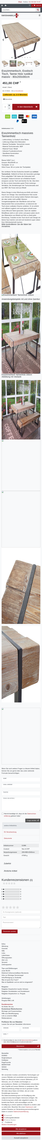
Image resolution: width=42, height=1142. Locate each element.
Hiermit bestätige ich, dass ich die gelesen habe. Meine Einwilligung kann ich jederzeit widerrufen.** (20, 1041)
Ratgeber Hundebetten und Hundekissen (16, 991)
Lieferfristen (6, 955)
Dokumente (8, 838)
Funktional (8, 1122)
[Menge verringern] (9, 108)
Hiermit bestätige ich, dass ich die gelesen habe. (20, 815)
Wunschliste (8, 99)
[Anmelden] (2, 5)
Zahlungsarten (7, 964)
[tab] (21, 825)
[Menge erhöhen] (9, 105)
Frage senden (32, 820)
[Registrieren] (6, 5)
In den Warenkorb (25, 107)
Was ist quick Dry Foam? (10, 980)
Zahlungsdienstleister (12, 1118)
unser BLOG (6, 971)
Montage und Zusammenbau (11, 1011)
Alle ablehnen (21, 1133)
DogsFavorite (6, 1062)
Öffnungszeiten (7, 958)
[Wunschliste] (29, 5)
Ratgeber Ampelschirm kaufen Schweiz (15, 989)
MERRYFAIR (6, 1065)
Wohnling (5, 1069)
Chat (20, 2)
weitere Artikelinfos (10, 825)
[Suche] (38, 10)
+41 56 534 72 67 (34, 2)
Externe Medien (10, 1120)
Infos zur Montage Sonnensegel (12, 975)
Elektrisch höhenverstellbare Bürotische (15, 973)
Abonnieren (20, 1046)
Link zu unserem (9, 1016)
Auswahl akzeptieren (21, 1138)
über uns (5, 960)
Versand (4, 962)
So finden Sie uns (8, 1006)
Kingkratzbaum (7, 1058)
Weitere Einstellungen (9, 1124)
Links (3, 953)
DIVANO (4, 1055)
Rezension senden (9, 931)
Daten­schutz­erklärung (20, 1111)
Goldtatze (5, 1060)
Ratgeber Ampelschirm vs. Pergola (13, 993)
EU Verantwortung (10, 832)
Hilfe (3, 951)
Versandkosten (19, 91)
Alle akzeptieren (21, 1129)
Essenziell (8, 1115)
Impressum (29, 1107)
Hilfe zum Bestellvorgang (10, 1013)
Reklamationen (7, 1018)
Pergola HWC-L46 (8, 1000)
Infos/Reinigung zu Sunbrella (11, 977)
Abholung (5, 946)
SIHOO (4, 1067)
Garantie (5, 948)
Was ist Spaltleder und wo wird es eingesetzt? (17, 982)
